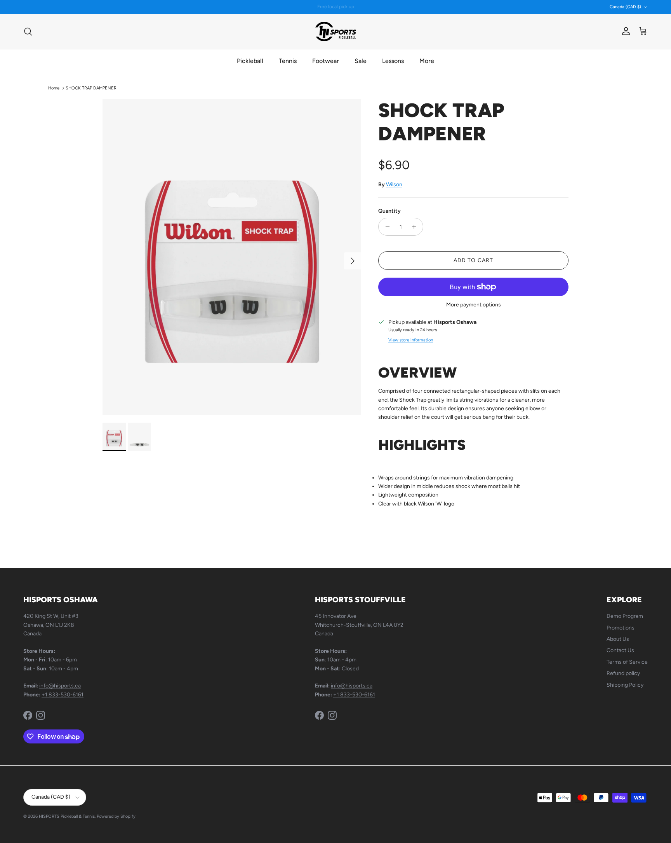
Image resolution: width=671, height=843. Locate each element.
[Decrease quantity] (385, 226)
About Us (618, 639)
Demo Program (625, 616)
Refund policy (623, 673)
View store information (410, 340)
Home (53, 88)
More (426, 61)
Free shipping (315, 7)
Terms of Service (627, 662)
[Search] (28, 31)
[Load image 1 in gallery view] (232, 257)
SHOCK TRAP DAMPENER (91, 88)
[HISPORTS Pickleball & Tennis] (335, 31)
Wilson (394, 184)
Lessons (393, 61)
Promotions (620, 627)
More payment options (473, 305)
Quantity (389, 211)
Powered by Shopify (116, 816)
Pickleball (250, 61)
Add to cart (473, 260)
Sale (361, 61)
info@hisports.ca (60, 685)
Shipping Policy (625, 685)
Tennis (288, 61)
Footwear (325, 61)
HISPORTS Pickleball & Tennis (67, 816)
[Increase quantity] (416, 226)
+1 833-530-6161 (62, 694)
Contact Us (620, 650)
